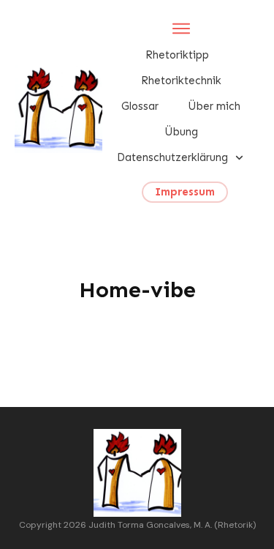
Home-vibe (137, 290)
